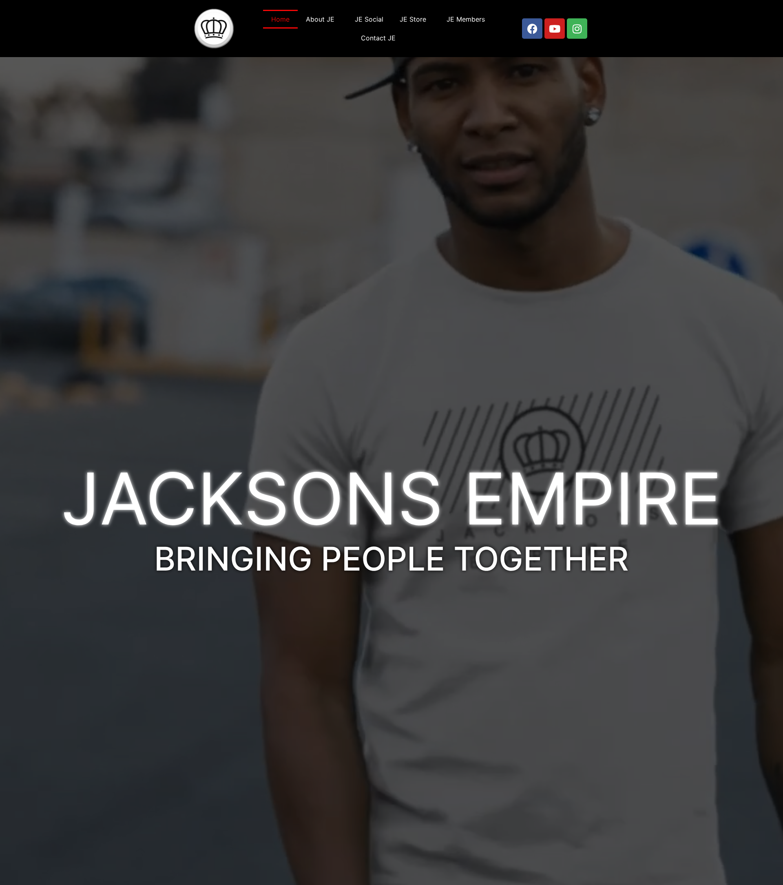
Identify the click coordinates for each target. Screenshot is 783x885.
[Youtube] (554, 28)
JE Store (413, 19)
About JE (320, 19)
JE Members (466, 19)
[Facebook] (532, 28)
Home (280, 19)
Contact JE (378, 38)
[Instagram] (577, 28)
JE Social (369, 19)
